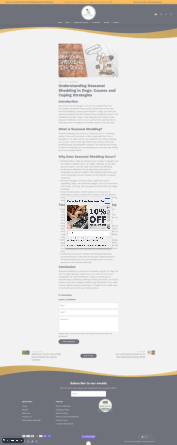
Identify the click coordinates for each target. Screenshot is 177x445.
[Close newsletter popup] (107, 201)
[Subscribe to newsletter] (107, 233)
